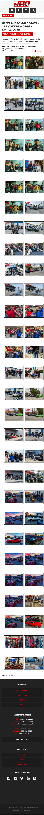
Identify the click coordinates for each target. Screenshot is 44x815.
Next (12, 675)
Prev (2, 675)
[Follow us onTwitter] (21, 778)
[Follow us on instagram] (14, 778)
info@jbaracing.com (22, 739)
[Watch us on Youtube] (27, 778)
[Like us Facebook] (8, 778)
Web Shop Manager (25, 810)
